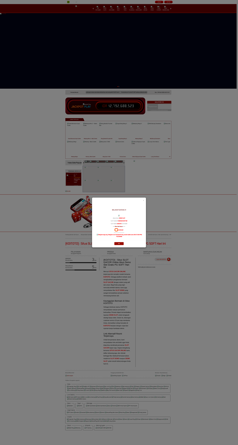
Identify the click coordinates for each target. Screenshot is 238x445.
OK (119, 243)
